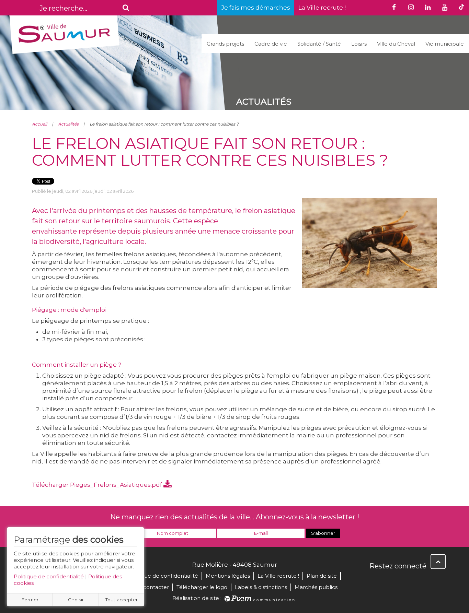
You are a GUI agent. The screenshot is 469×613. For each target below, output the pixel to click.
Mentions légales (228, 576)
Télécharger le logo (201, 587)
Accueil (39, 124)
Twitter (390, 581)
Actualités (68, 124)
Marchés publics (316, 587)
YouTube (405, 581)
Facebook (375, 581)
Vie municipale (444, 43)
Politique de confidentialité (49, 576)
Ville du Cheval (396, 43)
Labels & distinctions (261, 587)
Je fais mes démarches (255, 7)
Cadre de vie (270, 43)
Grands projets (225, 43)
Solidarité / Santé (319, 43)
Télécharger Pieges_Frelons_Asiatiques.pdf (97, 484)
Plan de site (322, 576)
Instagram (420, 581)
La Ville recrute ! (322, 7)
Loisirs (359, 43)
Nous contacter (148, 587)
